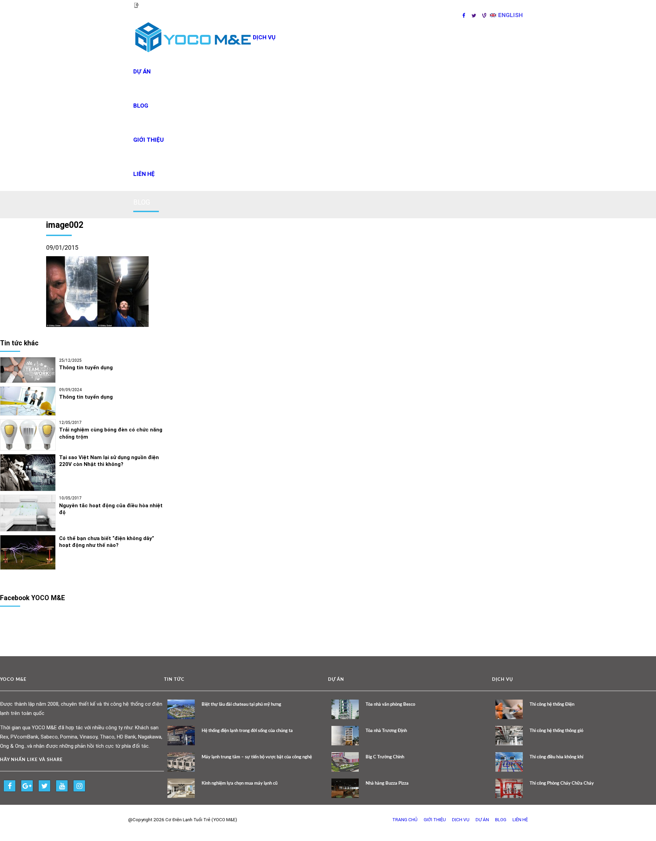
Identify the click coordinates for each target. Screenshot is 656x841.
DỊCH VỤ (264, 37)
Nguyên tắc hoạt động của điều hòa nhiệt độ (111, 508)
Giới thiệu (148, 139)
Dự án (142, 71)
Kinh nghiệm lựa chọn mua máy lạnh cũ (239, 783)
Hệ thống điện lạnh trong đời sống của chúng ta (247, 731)
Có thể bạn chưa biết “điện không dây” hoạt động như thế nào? (106, 541)
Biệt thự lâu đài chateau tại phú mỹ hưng (241, 704)
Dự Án (482, 819)
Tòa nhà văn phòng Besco (390, 704)
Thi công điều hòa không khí (556, 757)
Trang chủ (405, 819)
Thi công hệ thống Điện (552, 704)
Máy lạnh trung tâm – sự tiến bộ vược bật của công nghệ (257, 757)
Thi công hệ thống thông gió (556, 731)
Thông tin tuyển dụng (86, 367)
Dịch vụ (460, 819)
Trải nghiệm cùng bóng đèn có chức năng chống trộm (110, 433)
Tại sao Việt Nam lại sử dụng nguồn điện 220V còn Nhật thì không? (109, 460)
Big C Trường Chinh (385, 757)
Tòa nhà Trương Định (386, 731)
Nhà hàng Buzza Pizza (387, 783)
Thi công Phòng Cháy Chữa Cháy (562, 783)
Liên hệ (144, 173)
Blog (140, 105)
